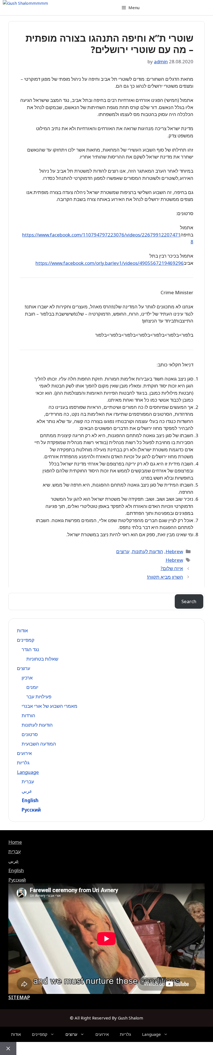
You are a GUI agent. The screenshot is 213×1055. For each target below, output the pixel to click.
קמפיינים (25, 640)
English (30, 800)
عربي (27, 791)
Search (188, 601)
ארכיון (27, 677)
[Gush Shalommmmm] (25, 3)
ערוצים (123, 551)
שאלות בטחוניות (42, 659)
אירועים (24, 753)
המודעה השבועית (39, 744)
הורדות (28, 715)
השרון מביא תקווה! (165, 577)
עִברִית (28, 781)
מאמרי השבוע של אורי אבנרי (49, 706)
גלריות (23, 762)
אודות (22, 630)
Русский (31, 810)
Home (15, 842)
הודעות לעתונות (147, 551)
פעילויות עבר (38, 696)
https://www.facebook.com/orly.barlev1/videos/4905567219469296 (110, 263)
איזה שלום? (172, 568)
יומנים (32, 687)
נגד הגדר (30, 649)
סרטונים (30, 734)
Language (28, 772)
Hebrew (174, 551)
